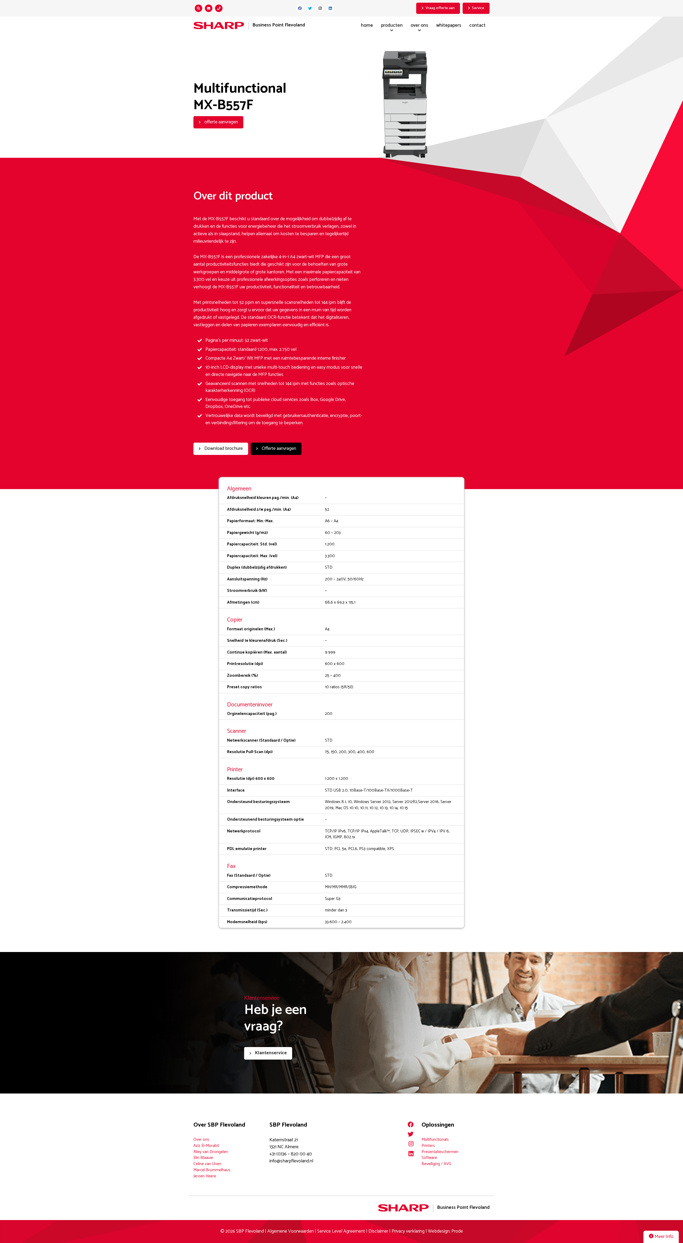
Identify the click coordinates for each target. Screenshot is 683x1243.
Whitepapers (448, 25)
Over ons (419, 25)
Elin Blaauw (203, 1157)
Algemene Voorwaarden (290, 1231)
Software (429, 1157)
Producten (392, 25)
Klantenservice (270, 1053)
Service (478, 8)
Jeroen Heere (204, 1176)
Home (367, 25)
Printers (428, 1145)
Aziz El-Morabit (206, 1145)
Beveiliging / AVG (436, 1164)
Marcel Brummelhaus (211, 1170)
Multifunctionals (435, 1139)
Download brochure (223, 449)
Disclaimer (378, 1231)
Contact (477, 25)
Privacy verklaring (408, 1231)
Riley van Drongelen (210, 1151)
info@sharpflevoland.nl (291, 1161)
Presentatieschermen (440, 1151)
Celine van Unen (207, 1164)
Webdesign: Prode (445, 1231)
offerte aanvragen (220, 122)
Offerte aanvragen (278, 449)
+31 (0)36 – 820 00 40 (290, 1154)
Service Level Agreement (341, 1231)
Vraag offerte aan (440, 8)
